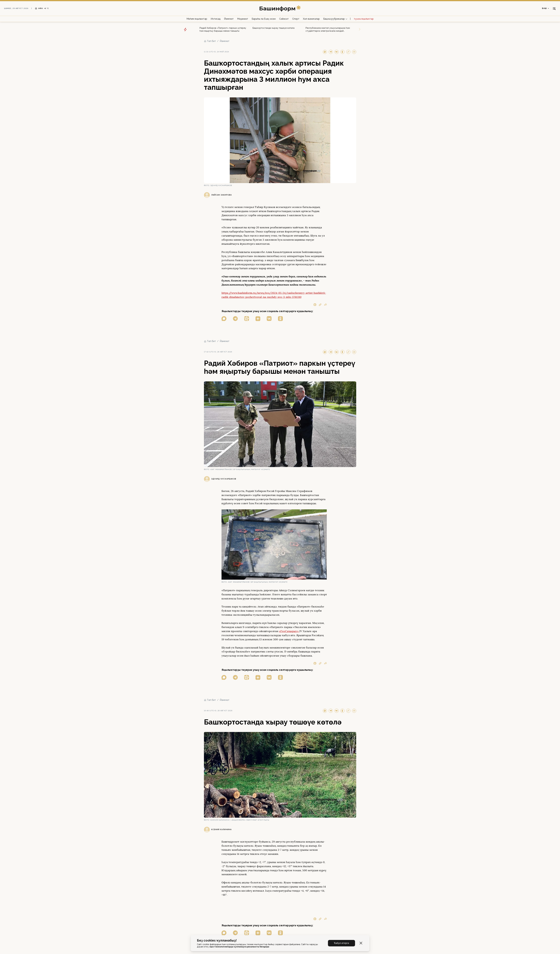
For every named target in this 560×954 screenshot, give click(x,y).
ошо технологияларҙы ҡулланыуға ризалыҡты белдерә (239, 947)
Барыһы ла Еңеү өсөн (264, 18)
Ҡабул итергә (341, 943)
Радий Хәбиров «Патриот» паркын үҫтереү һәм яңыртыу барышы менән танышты (223, 29)
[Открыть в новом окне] (224, 318)
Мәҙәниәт (242, 18)
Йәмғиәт (229, 18)
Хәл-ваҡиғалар (311, 18)
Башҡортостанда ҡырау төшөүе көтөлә (274, 28)
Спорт (295, 18)
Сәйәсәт (284, 18)
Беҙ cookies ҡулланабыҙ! (217, 940)
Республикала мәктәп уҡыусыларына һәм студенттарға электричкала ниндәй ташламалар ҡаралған (328, 29)
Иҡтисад (215, 18)
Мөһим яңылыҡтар (197, 18)
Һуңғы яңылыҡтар (364, 18)
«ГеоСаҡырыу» (289, 631)
